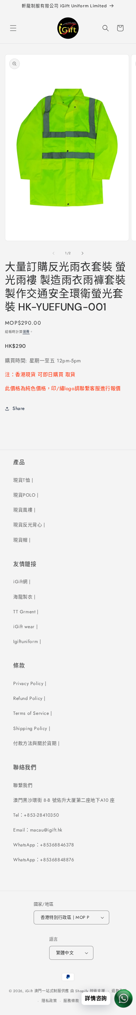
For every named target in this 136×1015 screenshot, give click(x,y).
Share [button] (19, 408)
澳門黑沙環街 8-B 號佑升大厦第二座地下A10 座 (64, 800)
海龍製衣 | (24, 596)
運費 (26, 331)
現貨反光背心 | (29, 524)
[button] (13, 28)
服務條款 (71, 1000)
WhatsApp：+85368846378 (43, 844)
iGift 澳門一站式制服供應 (47, 990)
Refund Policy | (29, 698)
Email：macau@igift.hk (37, 830)
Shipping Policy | (31, 728)
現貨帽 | (22, 540)
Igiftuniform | (27, 641)
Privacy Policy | (30, 683)
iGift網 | (22, 581)
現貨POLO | (26, 495)
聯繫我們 (22, 785)
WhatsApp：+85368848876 (43, 859)
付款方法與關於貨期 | (36, 743)
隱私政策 (49, 1000)
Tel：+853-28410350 (36, 815)
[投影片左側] (53, 253)
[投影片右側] (82, 253)
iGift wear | (25, 626)
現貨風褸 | (24, 510)
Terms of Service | (32, 713)
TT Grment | (26, 611)
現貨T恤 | (23, 480)
